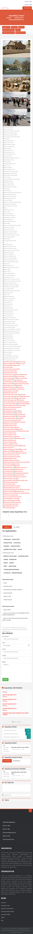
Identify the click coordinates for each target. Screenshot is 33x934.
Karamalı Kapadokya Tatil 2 (9, 694)
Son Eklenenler (16, 760)
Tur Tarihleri (16, 527)
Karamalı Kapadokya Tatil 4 (10, 704)
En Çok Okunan (7, 760)
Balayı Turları (21, 27)
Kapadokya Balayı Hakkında (8, 29)
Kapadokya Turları (6, 27)
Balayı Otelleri (14, 27)
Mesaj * (4, 662)
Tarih (3, 642)
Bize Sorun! (27, 8)
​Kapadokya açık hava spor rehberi (20, 747)
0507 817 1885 (28, 4)
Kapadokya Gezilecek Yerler (8, 32)
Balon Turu (18, 29)
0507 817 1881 (28, 1)
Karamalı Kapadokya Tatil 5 (9, 708)
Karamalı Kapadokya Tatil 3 (9, 699)
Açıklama (7, 527)
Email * (4, 649)
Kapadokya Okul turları (20, 32)
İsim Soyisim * (5, 636)
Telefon (4, 655)
